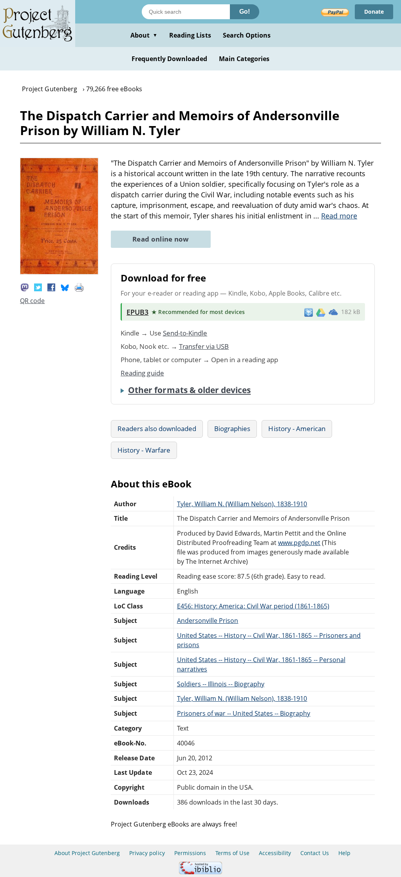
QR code (32, 300)
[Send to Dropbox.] (308, 312)
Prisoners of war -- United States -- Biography (244, 713)
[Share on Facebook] (51, 286)
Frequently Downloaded (169, 58)
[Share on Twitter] (38, 286)
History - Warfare (143, 450)
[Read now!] (59, 272)
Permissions (190, 853)
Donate (374, 11)
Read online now (160, 239)
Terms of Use (232, 853)
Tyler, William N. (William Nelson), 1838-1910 (242, 504)
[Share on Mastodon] (25, 286)
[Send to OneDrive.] (333, 312)
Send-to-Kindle (185, 332)
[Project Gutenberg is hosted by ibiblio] (200, 872)
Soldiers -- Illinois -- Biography (220, 684)
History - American (296, 428)
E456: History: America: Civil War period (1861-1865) (253, 606)
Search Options (247, 35)
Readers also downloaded (156, 428)
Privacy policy (147, 853)
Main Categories (244, 58)
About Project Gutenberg (87, 853)
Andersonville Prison (207, 620)
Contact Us (314, 853)
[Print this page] (79, 286)
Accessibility (275, 853)
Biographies (232, 428)
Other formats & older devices (189, 390)
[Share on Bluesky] (65, 286)
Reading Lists (190, 35)
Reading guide (142, 372)
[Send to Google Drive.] (320, 312)
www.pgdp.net (299, 542)
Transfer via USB (204, 346)
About (143, 35)
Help (344, 853)
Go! (244, 11)
